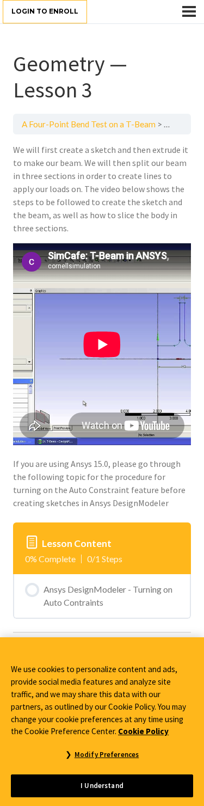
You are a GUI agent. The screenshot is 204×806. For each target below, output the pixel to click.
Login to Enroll (44, 11)
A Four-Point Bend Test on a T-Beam (89, 124)
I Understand (102, 785)
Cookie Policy (143, 731)
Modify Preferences (107, 754)
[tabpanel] (102, 326)
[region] (102, 721)
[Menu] (189, 11)
